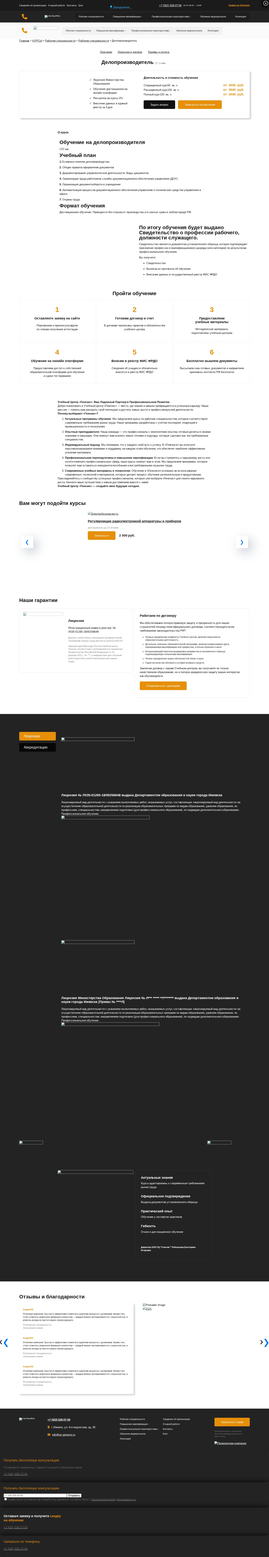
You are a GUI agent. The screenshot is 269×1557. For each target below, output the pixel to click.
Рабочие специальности (60, 40)
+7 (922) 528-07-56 (170, 5)
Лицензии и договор (130, 52)
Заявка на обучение (239, 5)
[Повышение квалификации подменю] (142, 16)
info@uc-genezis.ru (63, 1434)
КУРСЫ (37, 40)
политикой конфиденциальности (113, 1499)
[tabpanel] (152, 915)
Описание (106, 52)
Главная (24, 40)
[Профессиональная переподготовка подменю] (190, 16)
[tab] (37, 736)
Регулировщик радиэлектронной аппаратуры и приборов (134, 521)
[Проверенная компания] (232, 1443)
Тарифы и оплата (158, 52)
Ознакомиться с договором (163, 685)
